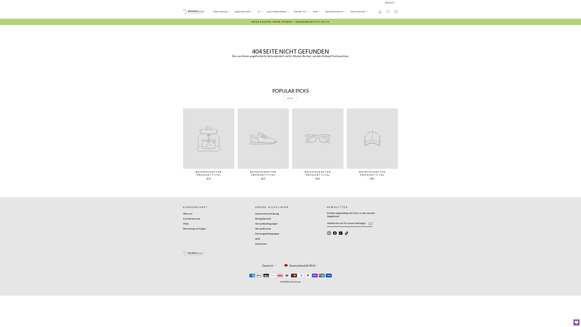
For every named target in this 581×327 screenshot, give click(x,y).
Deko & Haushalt (358, 11)
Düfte (315, 11)
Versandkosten (263, 228)
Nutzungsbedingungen (267, 233)
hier (309, 56)
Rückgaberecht (263, 218)
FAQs (186, 223)
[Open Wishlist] (576, 322)
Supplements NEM (243, 11)
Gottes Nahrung (220, 11)
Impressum (261, 243)
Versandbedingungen (266, 223)
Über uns (188, 213)
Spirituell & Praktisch (334, 11)
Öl (259, 11)
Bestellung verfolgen (194, 228)
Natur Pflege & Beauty (277, 11)
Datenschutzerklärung (267, 213)
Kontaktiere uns (191, 218)
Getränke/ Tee (299, 11)
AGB (257, 238)
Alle (290, 98)
